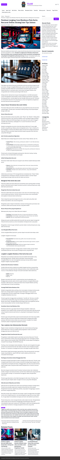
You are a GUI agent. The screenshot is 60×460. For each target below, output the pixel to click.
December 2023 (45, 110)
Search (43, 16)
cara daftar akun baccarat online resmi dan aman (16, 409)
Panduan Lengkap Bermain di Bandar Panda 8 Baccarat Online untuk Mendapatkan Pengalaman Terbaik (20, 445)
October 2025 (45, 79)
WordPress (27, 458)
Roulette (36, 10)
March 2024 (44, 106)
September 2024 (45, 97)
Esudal (30, 3)
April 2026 (44, 70)
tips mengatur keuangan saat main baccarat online (21, 416)
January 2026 (45, 75)
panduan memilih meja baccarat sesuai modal (27, 410)
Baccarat (49, 10)
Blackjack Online (28, 10)
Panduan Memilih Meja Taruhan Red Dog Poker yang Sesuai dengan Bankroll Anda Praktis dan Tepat (50, 30)
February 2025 (45, 90)
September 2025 (45, 80)
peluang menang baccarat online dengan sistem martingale (14, 412)
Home (3, 10)
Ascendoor (18, 458)
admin (12, 25)
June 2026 (44, 68)
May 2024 (44, 103)
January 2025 (45, 92)
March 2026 (44, 72)
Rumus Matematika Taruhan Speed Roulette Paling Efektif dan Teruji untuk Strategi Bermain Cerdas (49, 26)
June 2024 (44, 102)
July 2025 (44, 83)
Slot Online (14, 10)
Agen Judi (8, 10)
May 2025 (44, 86)
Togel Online (55, 10)
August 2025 (45, 82)
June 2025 (44, 85)
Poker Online (21, 10)
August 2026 (45, 65)
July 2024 (44, 100)
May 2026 (44, 69)
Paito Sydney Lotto (6, 12)
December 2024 (45, 93)
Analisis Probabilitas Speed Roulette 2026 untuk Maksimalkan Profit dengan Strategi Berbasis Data (50, 35)
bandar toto (44, 59)
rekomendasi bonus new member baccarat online (14, 414)
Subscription (4, 4)
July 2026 (44, 66)
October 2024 (45, 96)
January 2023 (45, 111)
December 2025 (45, 76)
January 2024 (45, 109)
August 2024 (45, 99)
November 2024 (45, 95)
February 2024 (45, 107)
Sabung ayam (42, 10)
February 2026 (45, 73)
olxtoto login (45, 56)
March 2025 (44, 89)
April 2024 (44, 104)
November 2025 (45, 78)
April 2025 (44, 87)
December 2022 (45, 113)
